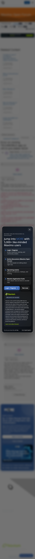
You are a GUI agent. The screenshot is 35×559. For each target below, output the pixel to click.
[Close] (29, 229)
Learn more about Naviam (12, 324)
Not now (25, 288)
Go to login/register (26, 330)
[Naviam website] (10, 294)
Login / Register (10, 288)
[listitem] (17, 252)
